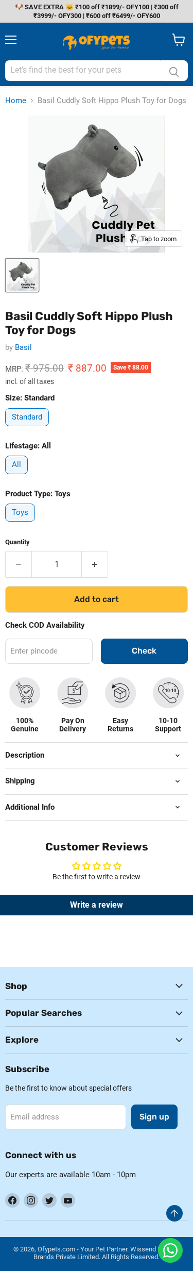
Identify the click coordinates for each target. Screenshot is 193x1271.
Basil (23, 347)
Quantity (17, 542)
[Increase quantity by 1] (95, 564)
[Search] (174, 70)
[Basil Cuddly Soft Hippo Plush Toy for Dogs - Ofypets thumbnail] (22, 275)
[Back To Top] (174, 1213)
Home (15, 100)
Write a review (96, 905)
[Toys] (21, 524)
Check (144, 651)
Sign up (154, 1117)
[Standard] (28, 428)
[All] (17, 476)
